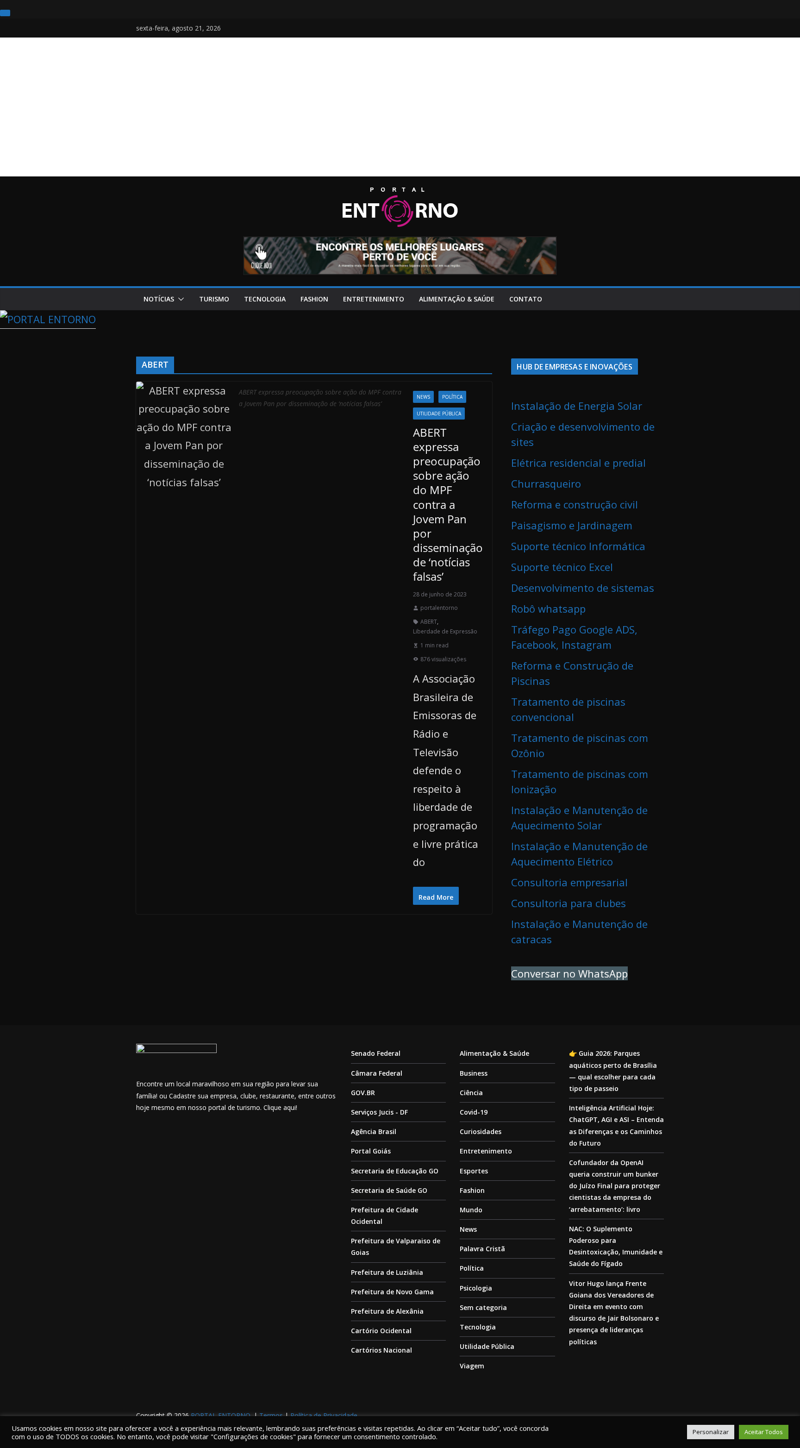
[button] (179, 299)
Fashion (314, 299)
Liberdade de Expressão (445, 631)
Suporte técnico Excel (562, 567)
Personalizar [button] (711, 1432)
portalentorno (439, 608)
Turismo (214, 299)
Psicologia (476, 1288)
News (423, 397)
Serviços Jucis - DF (379, 1112)
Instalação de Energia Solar (576, 406)
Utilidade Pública (439, 413)
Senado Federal (375, 1053)
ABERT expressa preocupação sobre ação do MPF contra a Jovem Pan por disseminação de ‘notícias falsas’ (448, 504)
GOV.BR (363, 1092)
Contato (525, 299)
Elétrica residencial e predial (578, 463)
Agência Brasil (373, 1131)
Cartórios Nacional (381, 1350)
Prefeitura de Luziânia (387, 1272)
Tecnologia (265, 299)
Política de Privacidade (323, 1415)
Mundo (471, 1209)
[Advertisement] (400, 107)
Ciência (471, 1092)
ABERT (428, 622)
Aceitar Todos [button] (763, 1432)
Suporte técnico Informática (578, 546)
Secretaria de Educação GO (394, 1170)
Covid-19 (474, 1112)
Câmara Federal (376, 1073)
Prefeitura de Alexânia (387, 1311)
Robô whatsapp (548, 608)
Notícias (159, 299)
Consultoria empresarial (569, 882)
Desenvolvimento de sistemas (582, 588)
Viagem (472, 1365)
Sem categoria (483, 1307)
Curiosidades (480, 1131)
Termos (271, 1415)
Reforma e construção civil (574, 504)
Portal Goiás (371, 1151)
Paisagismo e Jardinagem (571, 525)
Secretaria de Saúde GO (389, 1190)
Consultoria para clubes (568, 903)
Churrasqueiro (546, 483)
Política (452, 397)
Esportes (474, 1170)
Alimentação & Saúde (456, 299)
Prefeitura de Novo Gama (392, 1291)
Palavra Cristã (482, 1248)
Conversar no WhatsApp (569, 973)
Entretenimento (373, 299)
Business (474, 1073)
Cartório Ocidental (381, 1330)
